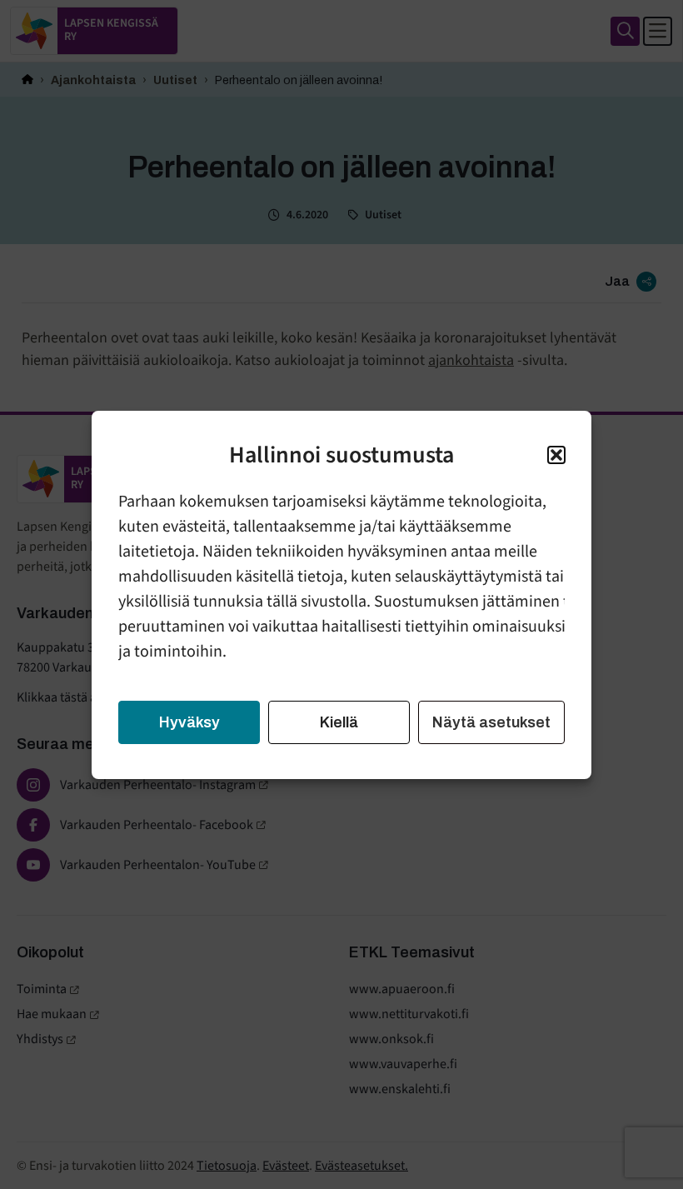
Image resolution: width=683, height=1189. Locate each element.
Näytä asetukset (491, 722)
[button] (556, 455)
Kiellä (339, 722)
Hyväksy (189, 722)
